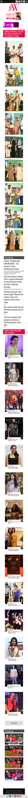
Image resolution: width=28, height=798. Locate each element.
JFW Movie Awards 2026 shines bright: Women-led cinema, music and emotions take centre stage (13, 297)
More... (15, 274)
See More (14, 723)
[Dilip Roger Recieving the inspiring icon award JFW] (14, 217)
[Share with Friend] (18, 796)
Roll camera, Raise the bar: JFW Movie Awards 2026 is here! (14, 310)
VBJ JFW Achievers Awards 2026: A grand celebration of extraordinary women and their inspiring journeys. (13, 281)
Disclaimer (8, 791)
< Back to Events (21, 28)
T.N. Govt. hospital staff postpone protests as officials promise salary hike (12, 321)
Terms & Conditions (17, 790)
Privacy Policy (13, 791)
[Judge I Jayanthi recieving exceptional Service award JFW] (14, 170)
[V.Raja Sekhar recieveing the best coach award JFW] (14, 100)
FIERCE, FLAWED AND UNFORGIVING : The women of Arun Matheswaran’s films (12, 265)
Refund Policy (19, 791)
